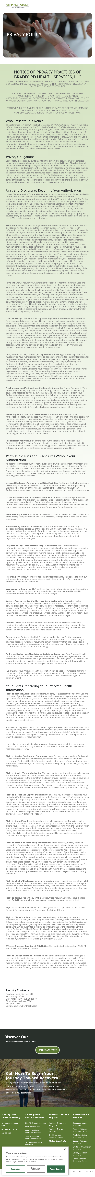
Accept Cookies (56, 1169)
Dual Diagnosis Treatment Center (56, 1136)
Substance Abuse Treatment (80, 1124)
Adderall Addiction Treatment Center (80, 1130)
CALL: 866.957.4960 (47, 1050)
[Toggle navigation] (88, 5)
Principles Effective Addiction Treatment (33, 1131)
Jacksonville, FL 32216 (9, 1129)
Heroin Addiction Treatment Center (80, 1160)
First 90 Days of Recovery (35, 1123)
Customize (15, 1169)
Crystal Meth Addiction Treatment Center (82, 1148)
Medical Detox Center (58, 1141)
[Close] (65, 1149)
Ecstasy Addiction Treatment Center (80, 1154)
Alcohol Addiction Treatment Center (80, 1136)
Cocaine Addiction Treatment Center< (80, 1142)
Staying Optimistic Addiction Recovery (33, 1137)
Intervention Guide (32, 1126)
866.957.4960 (6, 1133)
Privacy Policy (76, 1171)
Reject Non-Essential (36, 1169)
